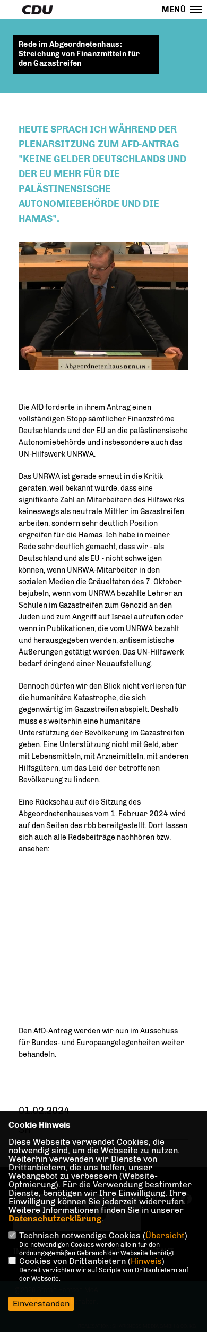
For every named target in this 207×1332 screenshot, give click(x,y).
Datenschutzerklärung (54, 1218)
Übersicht (165, 1235)
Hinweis (146, 1261)
